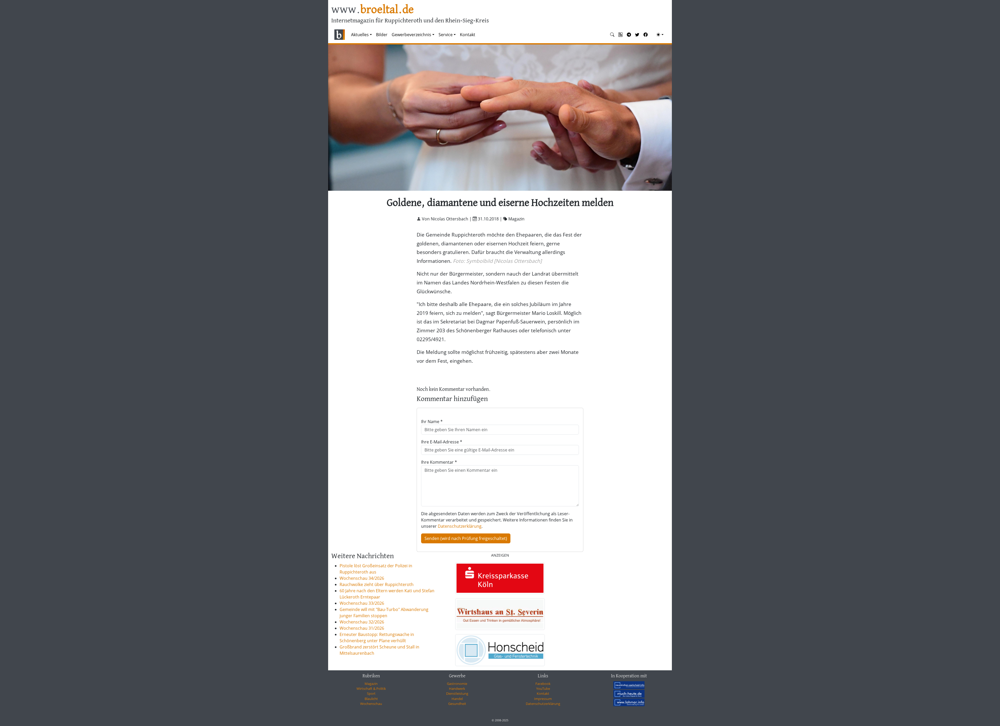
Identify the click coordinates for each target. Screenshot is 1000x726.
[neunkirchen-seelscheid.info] (629, 685)
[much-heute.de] (629, 693)
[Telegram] (629, 34)
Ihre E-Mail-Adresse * (441, 442)
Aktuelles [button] (360, 34)
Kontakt (467, 34)
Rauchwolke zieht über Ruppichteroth (377, 584)
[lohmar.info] (629, 702)
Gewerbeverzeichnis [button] (411, 34)
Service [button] (446, 34)
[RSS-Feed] (620, 34)
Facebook (543, 683)
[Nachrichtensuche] (612, 34)
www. (372, 10)
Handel (457, 698)
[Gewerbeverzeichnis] (500, 578)
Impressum (543, 698)
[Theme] (660, 34)
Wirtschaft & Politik (371, 688)
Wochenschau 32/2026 (362, 622)
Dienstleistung (457, 693)
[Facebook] (645, 34)
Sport (371, 693)
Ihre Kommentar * (439, 462)
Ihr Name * (432, 421)
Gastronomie (457, 683)
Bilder (382, 34)
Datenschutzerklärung (460, 526)
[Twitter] (637, 34)
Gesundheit (457, 703)
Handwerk (457, 688)
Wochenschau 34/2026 (362, 578)
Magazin (371, 683)
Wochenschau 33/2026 (362, 603)
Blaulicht (371, 698)
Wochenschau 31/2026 (362, 628)
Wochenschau (371, 703)
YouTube (543, 688)
